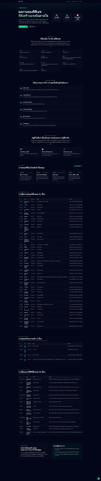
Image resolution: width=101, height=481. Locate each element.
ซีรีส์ (77, 1)
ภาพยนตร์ (73, 1)
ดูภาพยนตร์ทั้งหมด (23, 26)
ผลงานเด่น (68, 1)
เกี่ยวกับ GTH (32, 26)
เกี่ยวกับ (80, 1)
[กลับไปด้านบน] (98, 478)
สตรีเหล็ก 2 (25, 356)
